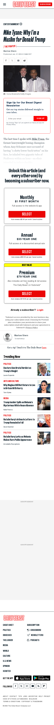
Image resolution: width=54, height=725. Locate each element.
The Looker (8, 640)
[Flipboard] (44, 687)
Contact (13, 696)
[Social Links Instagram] (27, 687)
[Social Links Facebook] (15, 687)
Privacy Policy (11, 124)
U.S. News (7, 661)
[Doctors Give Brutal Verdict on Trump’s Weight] (43, 375)
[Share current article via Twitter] (12, 60)
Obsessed (7, 635)
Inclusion (33, 699)
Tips (20, 696)
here (44, 347)
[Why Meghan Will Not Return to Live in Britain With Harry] (43, 392)
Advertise (32, 696)
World (6, 651)
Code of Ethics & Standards (15, 699)
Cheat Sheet (8, 625)
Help (41, 696)
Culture (6, 656)
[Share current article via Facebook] (5, 60)
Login (40, 310)
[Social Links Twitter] (21, 687)
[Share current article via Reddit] (24, 60)
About (5, 696)
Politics (7, 630)
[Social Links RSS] (38, 687)
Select (27, 214)
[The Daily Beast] (24, 5)
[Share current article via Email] (18, 60)
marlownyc (20, 339)
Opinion (6, 666)
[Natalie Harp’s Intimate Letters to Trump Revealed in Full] (43, 426)
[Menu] (7, 4)
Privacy (47, 696)
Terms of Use (37, 123)
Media (5, 645)
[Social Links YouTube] (32, 687)
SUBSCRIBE (45, 4)
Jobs (25, 696)
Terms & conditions (11, 701)
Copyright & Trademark (31, 701)
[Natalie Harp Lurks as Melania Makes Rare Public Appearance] (43, 444)
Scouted (7, 671)
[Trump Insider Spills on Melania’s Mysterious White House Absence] (43, 409)
